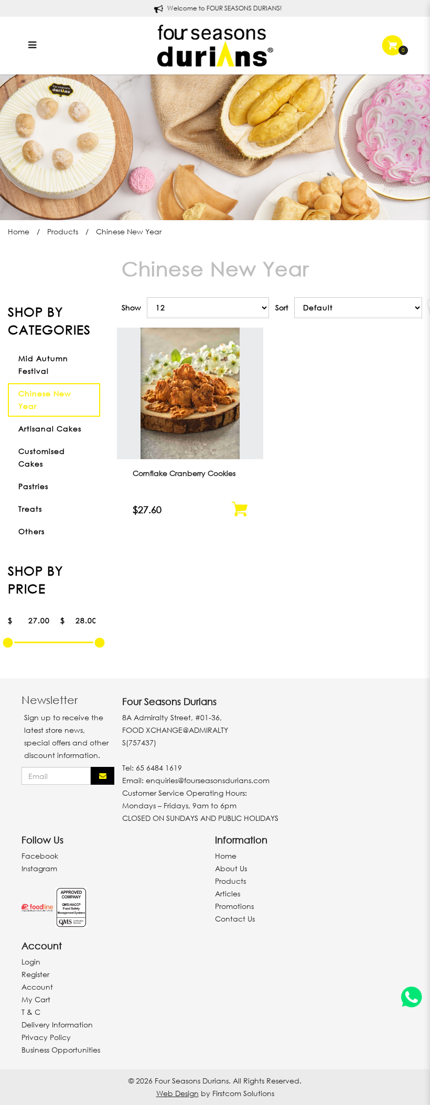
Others (31, 531)
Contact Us (235, 919)
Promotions (234, 906)
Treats (30, 509)
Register (35, 974)
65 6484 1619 (159, 768)
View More (190, 409)
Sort (281, 307)
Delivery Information (57, 1025)
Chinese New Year (129, 231)
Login (31, 962)
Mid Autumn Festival (43, 364)
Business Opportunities (61, 1050)
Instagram (39, 868)
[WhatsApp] (412, 998)
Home (18, 231)
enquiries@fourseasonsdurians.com (208, 780)
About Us (231, 868)
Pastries (33, 486)
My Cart (36, 999)
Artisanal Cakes (49, 429)
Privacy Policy (46, 1037)
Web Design (177, 1093)
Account (37, 987)
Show (131, 307)
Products (62, 231)
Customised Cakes (41, 457)
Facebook (40, 856)
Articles (227, 893)
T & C (31, 1012)
